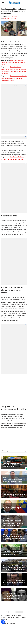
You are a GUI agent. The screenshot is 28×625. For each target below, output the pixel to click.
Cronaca (14, 16)
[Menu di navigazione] (3, 2)
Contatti (12, 623)
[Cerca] (25, 2)
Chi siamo (4, 623)
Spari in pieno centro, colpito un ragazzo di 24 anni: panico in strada (13, 62)
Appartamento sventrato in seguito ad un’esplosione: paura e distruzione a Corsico (14, 78)
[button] (3, 621)
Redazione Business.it (9, 18)
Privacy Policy (12, 611)
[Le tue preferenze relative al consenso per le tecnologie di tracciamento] (26, 468)
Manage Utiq (19, 611)
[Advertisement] (14, 389)
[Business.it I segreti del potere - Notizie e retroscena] (14, 2)
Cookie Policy (4, 611)
